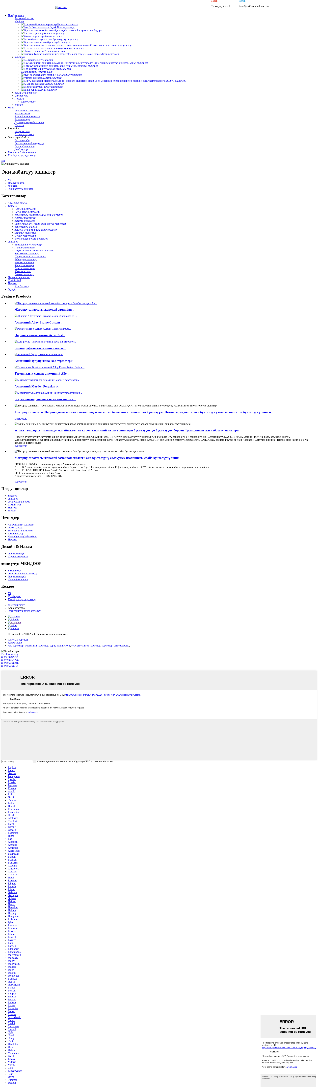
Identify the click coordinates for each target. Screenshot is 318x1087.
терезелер (107, 645)
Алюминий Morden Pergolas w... (37, 386)
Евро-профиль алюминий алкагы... (40, 348)
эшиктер (13, 185)
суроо (18, 418)
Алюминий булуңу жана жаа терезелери (44, 360)
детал (24, 418)
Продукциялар (16, 182)
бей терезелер (121, 645)
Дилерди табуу (16, 605)
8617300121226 (10, 660)
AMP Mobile (15, 642)
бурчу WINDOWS (60, 645)
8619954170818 (10, 663)
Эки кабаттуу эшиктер (20, 188)
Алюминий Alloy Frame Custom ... (39, 322)
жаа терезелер (16, 645)
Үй (9, 180)
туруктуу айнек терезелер (85, 645)
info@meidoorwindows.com (254, 6)
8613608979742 (10, 657)
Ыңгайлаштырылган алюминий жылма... (45, 399)
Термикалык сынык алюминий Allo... (42, 373)
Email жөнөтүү (9, 654)
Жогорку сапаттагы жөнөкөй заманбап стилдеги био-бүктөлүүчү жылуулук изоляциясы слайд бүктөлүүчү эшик (97, 458)
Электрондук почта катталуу (24, 610)
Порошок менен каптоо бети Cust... (40, 335)
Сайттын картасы (18, 639)
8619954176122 (10, 666)
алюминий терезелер (36, 645)
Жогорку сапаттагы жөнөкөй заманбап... (44, 309)
